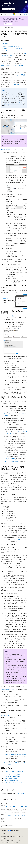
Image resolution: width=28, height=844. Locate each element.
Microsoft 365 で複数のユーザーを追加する (11, 46)
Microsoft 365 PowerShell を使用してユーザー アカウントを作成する (15, 413)
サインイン (24, 14)
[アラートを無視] (26, 2)
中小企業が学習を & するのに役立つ (12, 780)
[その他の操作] (26, 28)
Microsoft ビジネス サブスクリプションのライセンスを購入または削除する (14, 75)
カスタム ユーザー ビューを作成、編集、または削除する (13, 48)
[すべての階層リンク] (2, 28)
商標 (7, 842)
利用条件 (3, 842)
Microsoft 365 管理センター (10, 27)
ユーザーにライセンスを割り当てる (12, 776)
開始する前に (5, 43)
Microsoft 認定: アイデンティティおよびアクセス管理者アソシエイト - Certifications (13, 816)
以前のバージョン (11, 836)
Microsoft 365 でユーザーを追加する (9, 45)
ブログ (17, 836)
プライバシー (4, 838)
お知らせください (8, 23)
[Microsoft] (14, 14)
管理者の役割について (18, 84)
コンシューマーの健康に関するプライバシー (10, 840)
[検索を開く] (20, 14)
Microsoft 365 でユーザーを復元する (12, 775)
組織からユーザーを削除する (10, 778)
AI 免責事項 (3, 836)
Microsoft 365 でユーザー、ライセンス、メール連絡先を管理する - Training (14, 807)
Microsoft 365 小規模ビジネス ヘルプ (12, 782)
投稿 (22, 836)
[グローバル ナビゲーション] (1, 14)
